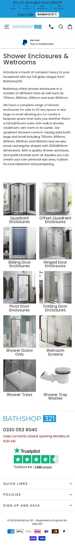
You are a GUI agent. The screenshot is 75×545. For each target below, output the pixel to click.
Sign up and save (21, 505)
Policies (12, 494)
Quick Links (15, 483)
